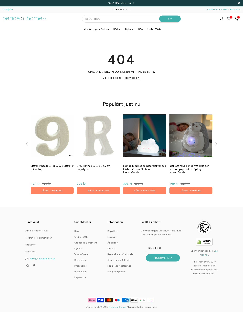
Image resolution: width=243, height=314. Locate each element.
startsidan (132, 77)
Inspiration (235, 9)
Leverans (112, 236)
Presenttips (80, 265)
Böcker (117, 29)
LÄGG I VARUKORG (52, 190)
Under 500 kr (154, 29)
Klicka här (126, 3)
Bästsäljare (80, 260)
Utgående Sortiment (85, 242)
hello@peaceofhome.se (42, 258)
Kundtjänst (7, 9)
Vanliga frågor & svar (36, 230)
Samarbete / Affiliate (118, 260)
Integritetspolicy (116, 271)
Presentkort (212, 9)
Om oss (111, 248)
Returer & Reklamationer (38, 237)
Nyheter (129, 29)
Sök (170, 18)
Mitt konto (30, 244)
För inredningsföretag (119, 265)
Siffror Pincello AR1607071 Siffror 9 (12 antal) (52, 167)
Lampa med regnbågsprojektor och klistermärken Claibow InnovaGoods (144, 169)
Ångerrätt (112, 242)
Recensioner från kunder (120, 254)
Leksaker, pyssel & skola (96, 29)
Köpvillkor (224, 9)
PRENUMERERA (162, 258)
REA (140, 29)
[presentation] (27, 144)
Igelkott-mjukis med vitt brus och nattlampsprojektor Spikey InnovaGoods (189, 169)
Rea (76, 231)
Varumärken (81, 254)
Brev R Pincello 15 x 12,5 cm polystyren (93, 167)
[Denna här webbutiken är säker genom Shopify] (204, 241)
